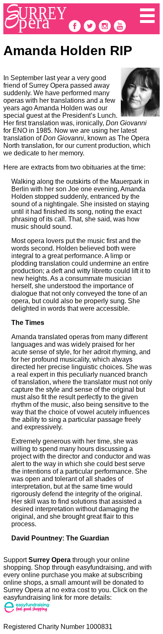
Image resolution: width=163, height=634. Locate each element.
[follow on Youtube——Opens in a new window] (120, 30)
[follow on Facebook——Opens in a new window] (75, 30)
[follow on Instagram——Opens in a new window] (105, 30)
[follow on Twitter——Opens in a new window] (90, 30)
